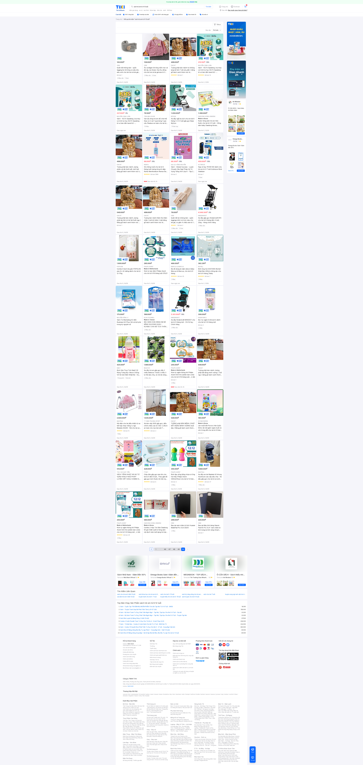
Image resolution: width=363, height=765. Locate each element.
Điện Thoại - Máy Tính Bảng (132, 734)
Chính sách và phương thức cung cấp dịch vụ (183, 664)
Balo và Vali (174, 704)
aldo (183, 694)
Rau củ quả (129, 722)
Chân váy (158, 709)
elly (171, 694)
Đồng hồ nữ (180, 719)
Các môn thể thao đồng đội (229, 725)
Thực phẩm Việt (137, 722)
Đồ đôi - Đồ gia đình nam (159, 722)
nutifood (193, 694)
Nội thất (178, 739)
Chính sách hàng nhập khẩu (130, 663)
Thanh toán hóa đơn (199, 739)
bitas (236, 694)
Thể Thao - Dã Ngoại (225, 715)
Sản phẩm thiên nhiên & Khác (132, 749)
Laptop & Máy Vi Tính (207, 715)
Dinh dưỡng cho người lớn (133, 712)
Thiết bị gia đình (137, 760)
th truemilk (142, 694)
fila (143, 695)
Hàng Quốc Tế (199, 704)
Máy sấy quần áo (226, 712)
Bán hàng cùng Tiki (178, 646)
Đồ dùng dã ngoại (229, 719)
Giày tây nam (158, 741)
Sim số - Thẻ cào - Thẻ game (208, 745)
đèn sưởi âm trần (225, 761)
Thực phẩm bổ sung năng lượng (229, 728)
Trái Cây (125, 720)
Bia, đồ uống (129, 726)
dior (129, 694)
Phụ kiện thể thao (229, 720)
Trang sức (173, 719)
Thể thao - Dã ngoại (202, 709)
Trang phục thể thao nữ (224, 717)
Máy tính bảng (130, 739)
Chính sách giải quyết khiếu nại (158, 655)
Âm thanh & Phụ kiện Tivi (225, 706)
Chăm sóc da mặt (128, 744)
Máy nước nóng (228, 710)
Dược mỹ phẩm (138, 755)
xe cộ (140, 10)
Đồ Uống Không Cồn (180, 756)
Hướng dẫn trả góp (128, 661)
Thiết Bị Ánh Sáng (229, 737)
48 (174, 549)
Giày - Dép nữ (151, 729)
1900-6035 (130, 644)
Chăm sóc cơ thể (131, 747)
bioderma (166, 694)
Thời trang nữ (151, 704)
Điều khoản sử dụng (155, 657)
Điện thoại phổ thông (131, 737)
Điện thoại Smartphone (129, 736)
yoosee (218, 694)
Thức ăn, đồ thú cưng (131, 729)
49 (179, 549)
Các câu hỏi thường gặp (129, 647)
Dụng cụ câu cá (226, 723)
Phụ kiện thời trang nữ (176, 713)
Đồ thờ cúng (177, 744)
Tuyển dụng (153, 648)
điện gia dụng (133, 10)
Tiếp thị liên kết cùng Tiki (157, 662)
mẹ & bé (146, 10)
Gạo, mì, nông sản (132, 725)
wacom (208, 694)
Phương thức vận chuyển (129, 654)
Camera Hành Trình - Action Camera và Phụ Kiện (228, 739)
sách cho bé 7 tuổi (209, 594)
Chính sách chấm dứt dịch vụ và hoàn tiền (183, 668)
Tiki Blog (152, 646)
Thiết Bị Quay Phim (228, 744)
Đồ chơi (140, 706)
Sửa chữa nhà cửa (178, 737)
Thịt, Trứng (131, 720)
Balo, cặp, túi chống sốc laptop (181, 706)
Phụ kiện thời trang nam (181, 713)
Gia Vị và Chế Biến (178, 753)
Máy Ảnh (232, 745)
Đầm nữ (153, 706)
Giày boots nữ (153, 734)
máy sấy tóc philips (230, 752)
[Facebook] (220, 644)
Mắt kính (185, 713)
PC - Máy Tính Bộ (178, 731)
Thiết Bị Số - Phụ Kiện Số (202, 723)
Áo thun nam (150, 717)
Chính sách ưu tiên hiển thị (180, 661)
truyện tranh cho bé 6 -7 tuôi (148, 597)
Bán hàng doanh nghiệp (156, 664)
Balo (172, 706)
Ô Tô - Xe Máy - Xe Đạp (202, 748)
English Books (204, 760)
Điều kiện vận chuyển (155, 666)
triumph (187, 694)
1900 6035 (130, 686)
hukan (136, 695)
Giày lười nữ (161, 734)
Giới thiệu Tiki (153, 644)
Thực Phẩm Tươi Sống (130, 718)
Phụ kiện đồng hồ (178, 721)
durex (160, 694)
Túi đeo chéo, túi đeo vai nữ (154, 751)
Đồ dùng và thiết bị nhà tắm (181, 740)
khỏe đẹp (153, 10)
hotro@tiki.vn (137, 665)
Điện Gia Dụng (127, 758)
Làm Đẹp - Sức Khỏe (129, 742)
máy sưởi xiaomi (230, 756)
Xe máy (199, 752)
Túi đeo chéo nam (156, 758)
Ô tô (203, 752)
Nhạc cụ (183, 744)
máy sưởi (220, 750)
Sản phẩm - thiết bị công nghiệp (205, 715)
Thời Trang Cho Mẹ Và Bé (130, 706)
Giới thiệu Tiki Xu (154, 659)
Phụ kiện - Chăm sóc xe (200, 750)
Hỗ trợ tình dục (136, 753)
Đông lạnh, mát (134, 723)
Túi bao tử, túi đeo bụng (161, 759)
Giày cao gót (150, 731)
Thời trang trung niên (155, 712)
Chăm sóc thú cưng (176, 750)
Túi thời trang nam (153, 756)
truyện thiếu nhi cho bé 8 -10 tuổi (170, 597)
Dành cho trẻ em (130, 728)
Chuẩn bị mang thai (131, 715)
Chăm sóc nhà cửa (133, 731)
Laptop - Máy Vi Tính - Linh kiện (181, 724)
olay (222, 694)
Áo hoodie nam (154, 720)
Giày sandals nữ (156, 733)
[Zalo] (227, 644)
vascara (125, 694)
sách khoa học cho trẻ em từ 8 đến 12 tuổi (149, 594)
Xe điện (210, 750)
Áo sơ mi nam (157, 719)
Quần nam (157, 717)
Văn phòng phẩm (208, 759)
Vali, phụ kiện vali (187, 707)
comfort (231, 694)
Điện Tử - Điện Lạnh (224, 704)
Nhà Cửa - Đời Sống (177, 734)
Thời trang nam (152, 715)
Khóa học (208, 739)
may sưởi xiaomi (226, 755)
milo (174, 694)
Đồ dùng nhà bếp (127, 760)
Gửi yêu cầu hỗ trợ (128, 650)
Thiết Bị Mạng (180, 729)
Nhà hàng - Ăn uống (203, 742)
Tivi (222, 710)
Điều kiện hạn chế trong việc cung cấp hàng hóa (183, 656)
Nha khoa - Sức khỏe (204, 744)
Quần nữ (158, 706)
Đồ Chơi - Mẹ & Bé (129, 704)
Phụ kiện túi (164, 753)
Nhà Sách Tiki (199, 757)
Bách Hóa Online (176, 748)
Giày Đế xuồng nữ (157, 736)
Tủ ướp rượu (235, 712)
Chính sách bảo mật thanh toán (158, 650)
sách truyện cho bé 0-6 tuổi (190, 597)
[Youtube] (224, 644)
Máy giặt (223, 709)
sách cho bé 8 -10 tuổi (167, 594)
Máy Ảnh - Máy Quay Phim (227, 734)
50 (183, 549)
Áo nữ (148, 706)
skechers (178, 694)
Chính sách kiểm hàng (129, 656)
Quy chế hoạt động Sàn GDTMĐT (182, 644)
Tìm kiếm (208, 6)
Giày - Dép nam (152, 739)
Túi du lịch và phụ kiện (180, 706)
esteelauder (134, 694)
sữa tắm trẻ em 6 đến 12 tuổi (125, 597)
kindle (198, 694)
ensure (156, 694)
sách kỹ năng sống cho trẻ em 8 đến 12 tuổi (192, 594)
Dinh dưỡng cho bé (131, 710)
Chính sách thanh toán (179, 659)
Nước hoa (129, 753)
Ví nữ (164, 751)
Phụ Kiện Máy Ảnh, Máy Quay (226, 736)
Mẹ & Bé (204, 712)
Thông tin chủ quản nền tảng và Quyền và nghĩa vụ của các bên (183, 672)
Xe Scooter (209, 752)
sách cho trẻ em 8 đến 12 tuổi (126, 594)
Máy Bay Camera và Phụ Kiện (228, 744)
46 (165, 549)
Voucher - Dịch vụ (200, 737)
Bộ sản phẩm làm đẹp (133, 754)
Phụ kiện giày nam (155, 744)
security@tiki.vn (136, 668)
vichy (140, 695)
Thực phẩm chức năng (132, 746)
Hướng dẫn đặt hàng (128, 652)
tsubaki (147, 695)
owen (151, 694)
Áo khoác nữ (159, 707)
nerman (203, 694)
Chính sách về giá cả (178, 653)
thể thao (169, 10)
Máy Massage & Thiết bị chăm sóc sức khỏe (133, 748)
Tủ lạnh (223, 707)
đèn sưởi (226, 750)
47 (170, 549)
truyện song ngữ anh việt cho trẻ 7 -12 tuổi (235, 594)
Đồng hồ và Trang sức (178, 717)
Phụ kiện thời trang (177, 711)
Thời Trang (209, 706)
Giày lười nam (150, 741)
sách (164, 10)
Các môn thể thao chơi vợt (228, 725)
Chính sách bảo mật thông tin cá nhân (160, 653)
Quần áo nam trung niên (156, 725)
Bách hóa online (202, 713)
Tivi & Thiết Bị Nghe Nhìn (204, 717)
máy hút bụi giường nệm (228, 757)
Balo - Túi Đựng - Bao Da (228, 740)
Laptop (186, 731)
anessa (213, 694)
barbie (147, 694)
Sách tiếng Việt (198, 759)
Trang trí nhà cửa (175, 736)
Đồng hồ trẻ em (188, 721)
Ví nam (148, 758)
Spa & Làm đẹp (206, 740)
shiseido (125, 695)
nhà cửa (159, 10)
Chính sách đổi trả (128, 659)
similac (226, 694)
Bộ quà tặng (178, 758)
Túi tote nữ (157, 753)
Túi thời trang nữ (152, 749)
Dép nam (155, 743)
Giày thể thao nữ (231, 728)
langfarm (131, 695)
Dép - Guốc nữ (159, 731)
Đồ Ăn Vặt (176, 755)
